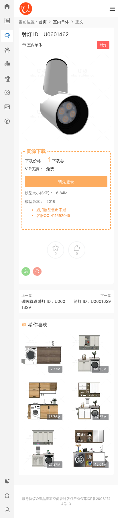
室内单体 (34, 45)
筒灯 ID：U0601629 (92, 301)
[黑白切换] (7, 482)
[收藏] (7, 122)
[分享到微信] (25, 271)
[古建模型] (7, 50)
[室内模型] (7, 36)
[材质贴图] (7, 108)
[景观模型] (7, 22)
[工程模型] (7, 79)
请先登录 (66, 181)
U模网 (25, 8)
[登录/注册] (7, 511)
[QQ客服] (7, 496)
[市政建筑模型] (7, 65)
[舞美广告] (7, 93)
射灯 (103, 45)
